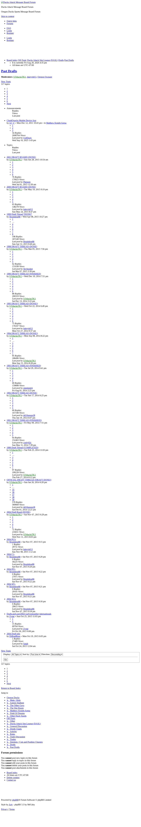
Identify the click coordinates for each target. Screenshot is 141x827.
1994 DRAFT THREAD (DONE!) (22, 333)
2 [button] (7, 91)
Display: (7, 654)
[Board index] (18, 2)
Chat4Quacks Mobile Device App (21, 120)
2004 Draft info (13, 634)
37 (13, 495)
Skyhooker (28, 269)
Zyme (11, 616)
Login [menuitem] (9, 31)
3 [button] (7, 94)
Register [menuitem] (10, 33)
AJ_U (11, 123)
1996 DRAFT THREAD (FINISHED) (24, 274)
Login (9, 38)
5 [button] (7, 98)
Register (10, 40)
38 (13, 497)
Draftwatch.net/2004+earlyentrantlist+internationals (29, 614)
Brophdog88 (14, 217)
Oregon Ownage (44, 77)
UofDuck (27, 138)
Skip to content (7, 16)
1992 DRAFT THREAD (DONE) (22, 393)
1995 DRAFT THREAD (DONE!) (22, 303)
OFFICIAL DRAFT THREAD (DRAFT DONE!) (29, 480)
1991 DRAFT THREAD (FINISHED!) (24, 420)
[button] (9, 103)
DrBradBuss (14, 636)
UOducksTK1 (19, 77)
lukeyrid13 (31, 77)
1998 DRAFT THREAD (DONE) (22, 246)
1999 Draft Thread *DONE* (19, 214)
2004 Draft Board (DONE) (18, 512)
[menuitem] (9, 28)
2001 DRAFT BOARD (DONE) (21, 157)
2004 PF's (11, 569)
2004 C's (10, 554)
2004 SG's (11, 599)
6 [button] (7, 101)
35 (13, 490)
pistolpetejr (28, 388)
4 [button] (7, 96)
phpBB (15, 800)
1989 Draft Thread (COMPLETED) (22, 447)
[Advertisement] (51, 50)
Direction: (46, 654)
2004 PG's (11, 539)
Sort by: (26, 654)
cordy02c (27, 442)
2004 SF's (11, 584)
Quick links (12, 21)
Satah (25, 643)
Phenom (26, 182)
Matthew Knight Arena (56, 123)
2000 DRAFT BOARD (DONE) (21, 187)
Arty (11, 804)
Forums (10, 23)
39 (13, 500)
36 (13, 492)
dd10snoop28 (29, 415)
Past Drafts (9, 71)
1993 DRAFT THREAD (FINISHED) (24, 365)
